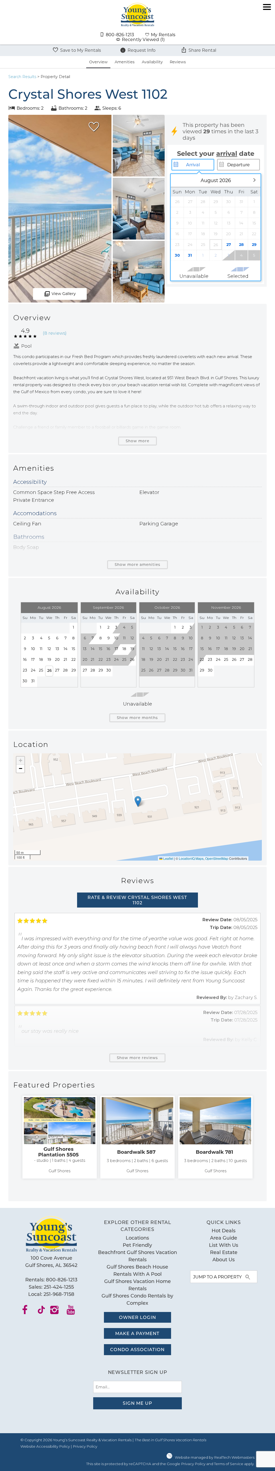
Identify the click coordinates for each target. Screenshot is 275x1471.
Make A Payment (137, 1333)
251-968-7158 (59, 1294)
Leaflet (167, 858)
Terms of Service (228, 1464)
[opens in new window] (28, 1312)
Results (22, 76)
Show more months (137, 717)
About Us (223, 1259)
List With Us (223, 1245)
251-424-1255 (59, 1287)
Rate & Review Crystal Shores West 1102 (137, 899)
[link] (59, 1137)
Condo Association (137, 1349)
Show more (137, 440)
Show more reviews (137, 1057)
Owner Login (137, 1317)
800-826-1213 (61, 1279)
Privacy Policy (85, 1446)
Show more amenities (137, 564)
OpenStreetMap (216, 858)
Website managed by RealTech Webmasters (215, 1457)
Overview (98, 61)
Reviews (178, 61)
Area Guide (223, 1237)
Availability (152, 61)
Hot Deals (224, 1230)
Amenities (125, 61)
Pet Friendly (137, 1245)
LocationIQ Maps (191, 858)
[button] (267, 25)
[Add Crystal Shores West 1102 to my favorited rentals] (94, 127)
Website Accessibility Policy (45, 1446)
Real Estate (223, 1252)
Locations (137, 1237)
